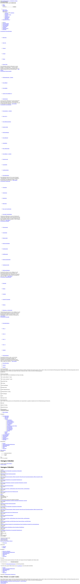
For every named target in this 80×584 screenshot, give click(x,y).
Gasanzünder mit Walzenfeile (17, 470)
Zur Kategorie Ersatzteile (4, 221)
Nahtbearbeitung (5, 438)
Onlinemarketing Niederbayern (10, 574)
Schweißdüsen (9, 429)
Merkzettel (6, 18)
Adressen (6, 15)
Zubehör (8, 430)
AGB (4, 447)
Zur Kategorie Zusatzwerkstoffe (5, 71)
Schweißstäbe (9, 423)
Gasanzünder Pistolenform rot (17, 479)
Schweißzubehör (5, 435)
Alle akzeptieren (3, 583)
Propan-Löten (7, 433)
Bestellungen (7, 17)
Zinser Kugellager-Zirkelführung (18, 527)
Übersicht (6, 13)
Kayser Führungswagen (14, 491)
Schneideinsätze (9, 427)
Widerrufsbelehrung (6, 445)
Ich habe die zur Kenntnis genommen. (13, 563)
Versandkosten (19, 565)
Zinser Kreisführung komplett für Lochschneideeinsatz (29, 524)
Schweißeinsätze (10, 428)
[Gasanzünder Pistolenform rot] (6, 479)
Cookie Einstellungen (4, 582)
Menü (4, 4)
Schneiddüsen (9, 419)
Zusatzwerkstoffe (6, 434)
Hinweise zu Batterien (6, 551)
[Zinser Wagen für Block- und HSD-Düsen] (8, 521)
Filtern (1, 494)
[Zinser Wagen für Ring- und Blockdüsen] (8, 488)
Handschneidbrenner (10, 421)
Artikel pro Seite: (3, 497)
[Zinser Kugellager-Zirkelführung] (6, 527)
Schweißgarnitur (10, 422)
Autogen (6, 418)
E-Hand (6, 431)
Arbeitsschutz (5, 436)
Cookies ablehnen (23, 581)
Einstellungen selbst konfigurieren (14, 581)
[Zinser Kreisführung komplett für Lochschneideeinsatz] (10, 524)
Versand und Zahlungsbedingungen (9, 444)
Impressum (4, 448)
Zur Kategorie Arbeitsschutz (5, 181)
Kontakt (4, 443)
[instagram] (5, 542)
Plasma (6, 432)
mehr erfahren (14, 103)
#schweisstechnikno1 (8, 453)
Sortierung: (2, 495)
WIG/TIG (6, 417)
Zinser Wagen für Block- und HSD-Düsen (23, 521)
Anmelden (7, 12)
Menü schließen (5, 10)
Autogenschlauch (10, 420)
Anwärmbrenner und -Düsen (12, 425)
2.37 (3, 458)
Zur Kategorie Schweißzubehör (5, 104)
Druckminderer (9, 426)
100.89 (6, 458)
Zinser (5, 455)
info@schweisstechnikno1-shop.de (6, 540)
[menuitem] (41, 4)
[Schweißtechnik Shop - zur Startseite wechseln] (8, 0)
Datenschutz (5, 446)
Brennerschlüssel (10, 485)
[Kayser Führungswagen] (5, 491)
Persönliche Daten (8, 14)
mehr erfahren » (9, 463)
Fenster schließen (3, 464)
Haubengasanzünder (12, 473)
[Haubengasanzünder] (4, 473)
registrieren (12, 12)
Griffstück (8, 424)
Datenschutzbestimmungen (10, 563)
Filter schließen (3, 450)
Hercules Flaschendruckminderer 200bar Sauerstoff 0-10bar (32, 476)
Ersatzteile (4, 437)
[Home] (4, 22)
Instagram (4, 546)
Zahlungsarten (7, 16)
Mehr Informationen (4, 581)
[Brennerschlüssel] (3, 485)
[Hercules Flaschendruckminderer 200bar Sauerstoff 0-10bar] (11, 476)
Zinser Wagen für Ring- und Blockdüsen (22, 488)
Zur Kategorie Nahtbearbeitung (5, 277)
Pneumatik (4, 439)
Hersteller (2, 451)
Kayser (5, 454)
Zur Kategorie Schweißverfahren (6, 31)
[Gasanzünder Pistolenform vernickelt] (7, 482)
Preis (1, 457)
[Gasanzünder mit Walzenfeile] (6, 470)
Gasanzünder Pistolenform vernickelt (20, 482)
